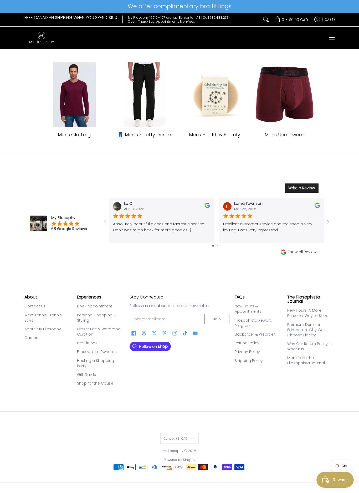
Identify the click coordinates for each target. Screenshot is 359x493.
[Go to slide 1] (213, 246)
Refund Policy (247, 343)
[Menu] (331, 38)
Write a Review (301, 188)
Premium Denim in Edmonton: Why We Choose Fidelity (305, 330)
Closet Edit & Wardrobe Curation (98, 331)
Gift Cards (86, 374)
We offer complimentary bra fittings (180, 6)
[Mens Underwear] (284, 94)
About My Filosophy (42, 329)
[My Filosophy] (41, 38)
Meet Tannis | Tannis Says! (43, 317)
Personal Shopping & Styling (96, 317)
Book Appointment (94, 306)
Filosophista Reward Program (253, 323)
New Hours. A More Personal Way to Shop (308, 313)
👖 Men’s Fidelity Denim (144, 134)
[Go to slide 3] (220, 245)
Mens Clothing (74, 134)
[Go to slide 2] (217, 245)
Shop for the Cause (95, 383)
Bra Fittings (87, 343)
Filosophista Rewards (97, 351)
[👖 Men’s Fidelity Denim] (144, 94)
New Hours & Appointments (248, 308)
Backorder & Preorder (255, 334)
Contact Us (34, 306)
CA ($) (330, 19)
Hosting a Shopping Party (95, 363)
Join (217, 319)
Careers (31, 337)
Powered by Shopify (179, 459)
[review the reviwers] (207, 206)
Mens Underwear (284, 134)
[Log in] (317, 19)
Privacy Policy (247, 351)
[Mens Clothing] (74, 94)
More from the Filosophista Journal (306, 360)
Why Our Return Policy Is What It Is (309, 346)
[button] (133, 333)
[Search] (265, 19)
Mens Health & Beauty (214, 134)
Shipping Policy (249, 360)
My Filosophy (173, 451)
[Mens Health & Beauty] (214, 94)
